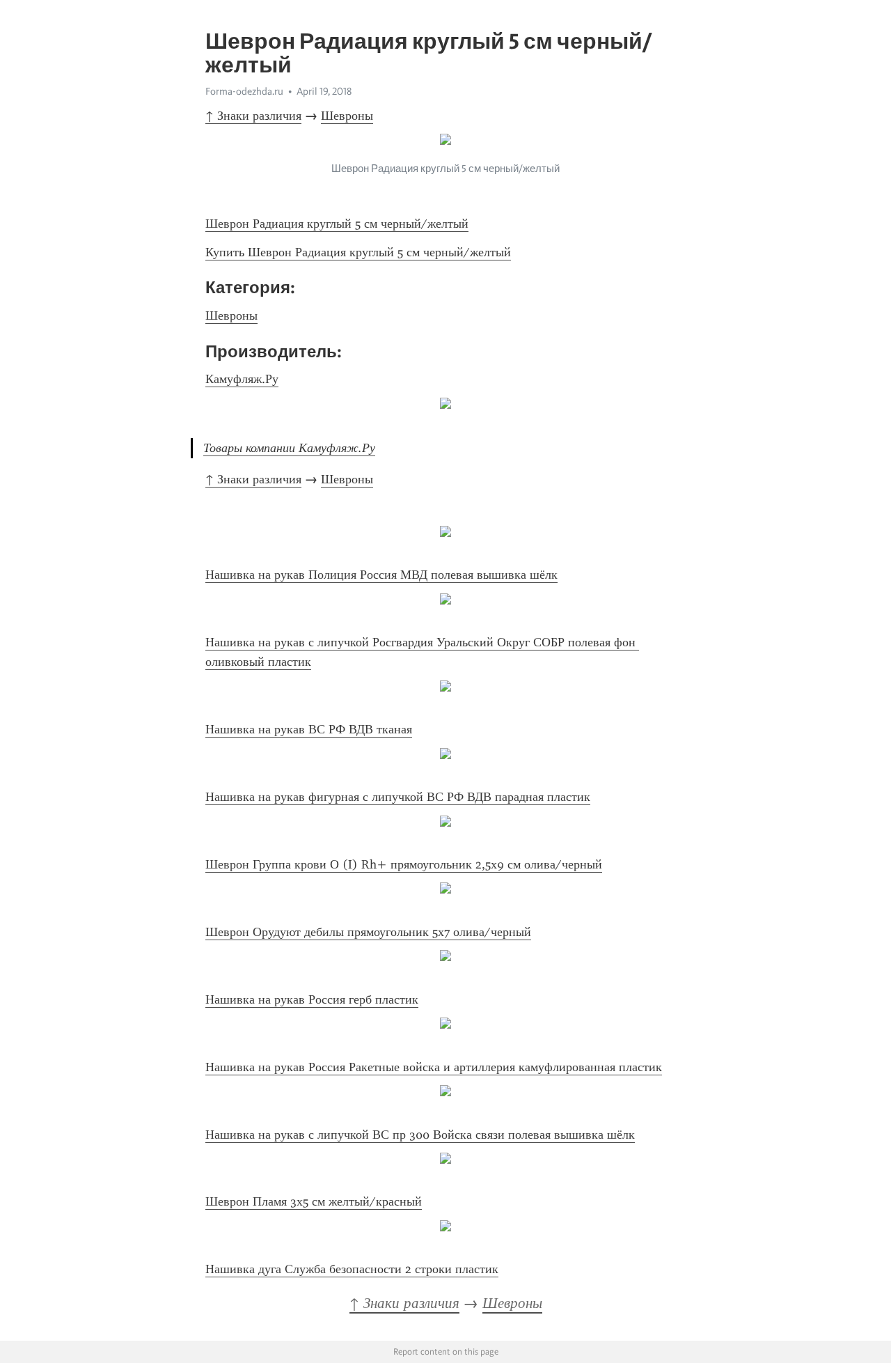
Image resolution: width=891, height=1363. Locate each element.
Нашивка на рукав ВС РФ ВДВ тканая (308, 729)
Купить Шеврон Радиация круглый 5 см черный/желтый (358, 252)
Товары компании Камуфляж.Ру (289, 447)
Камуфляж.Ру (241, 379)
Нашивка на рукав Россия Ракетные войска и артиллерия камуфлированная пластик (433, 1067)
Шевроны (347, 115)
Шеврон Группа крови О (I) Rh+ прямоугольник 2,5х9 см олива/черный (403, 864)
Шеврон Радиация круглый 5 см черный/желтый (336, 223)
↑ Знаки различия (253, 115)
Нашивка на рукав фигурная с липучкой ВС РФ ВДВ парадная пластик (397, 796)
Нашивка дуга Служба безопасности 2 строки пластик (351, 1269)
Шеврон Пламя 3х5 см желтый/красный (313, 1201)
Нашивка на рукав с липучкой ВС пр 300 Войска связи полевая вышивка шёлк (420, 1134)
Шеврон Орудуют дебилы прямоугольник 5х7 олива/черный (368, 932)
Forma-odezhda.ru (244, 91)
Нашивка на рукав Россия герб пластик (311, 999)
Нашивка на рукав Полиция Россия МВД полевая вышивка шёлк (381, 574)
